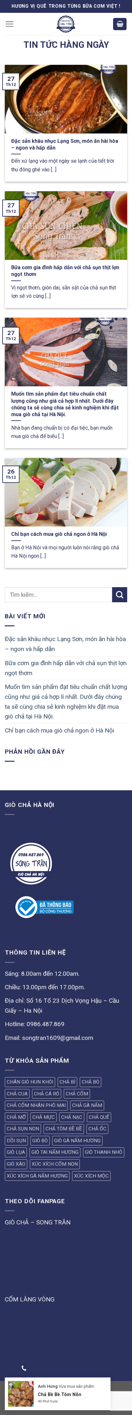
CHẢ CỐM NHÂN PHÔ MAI (36, 1105)
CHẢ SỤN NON (23, 1129)
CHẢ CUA (17, 1094)
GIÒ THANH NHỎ (103, 1152)
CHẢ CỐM (77, 1094)
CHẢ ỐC (97, 1129)
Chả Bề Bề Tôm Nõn (59, 1394)
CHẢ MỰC (43, 1117)
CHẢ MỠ (16, 1117)
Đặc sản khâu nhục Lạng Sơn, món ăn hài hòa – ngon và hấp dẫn (65, 644)
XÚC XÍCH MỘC (91, 1176)
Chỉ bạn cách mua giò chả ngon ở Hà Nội (59, 730)
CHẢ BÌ (67, 1082)
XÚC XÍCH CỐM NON (55, 1164)
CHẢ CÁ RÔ (46, 1094)
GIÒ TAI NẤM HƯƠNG (54, 1152)
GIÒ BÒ (40, 1141)
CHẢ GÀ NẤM (87, 1105)
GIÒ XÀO (16, 1164)
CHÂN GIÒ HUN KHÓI (30, 1082)
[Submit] (119, 594)
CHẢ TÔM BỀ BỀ (63, 1129)
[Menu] (9, 24)
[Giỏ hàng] (120, 24)
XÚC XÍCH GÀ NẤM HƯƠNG (37, 1176)
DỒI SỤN (16, 1141)
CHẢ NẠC (71, 1117)
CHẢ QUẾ (99, 1117)
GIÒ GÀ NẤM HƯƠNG (77, 1141)
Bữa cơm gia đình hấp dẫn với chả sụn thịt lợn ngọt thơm (66, 668)
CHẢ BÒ (90, 1082)
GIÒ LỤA (16, 1152)
